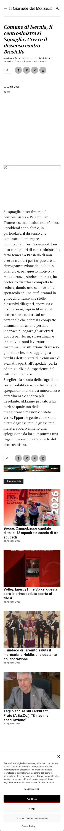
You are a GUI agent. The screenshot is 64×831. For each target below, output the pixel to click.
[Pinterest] (34, 70)
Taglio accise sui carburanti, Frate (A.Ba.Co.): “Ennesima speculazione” (26, 715)
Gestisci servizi (31, 789)
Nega (32, 808)
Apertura (8, 58)
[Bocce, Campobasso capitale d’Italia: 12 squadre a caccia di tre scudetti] (32, 507)
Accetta (32, 798)
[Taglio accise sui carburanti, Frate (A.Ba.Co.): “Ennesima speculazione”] (32, 690)
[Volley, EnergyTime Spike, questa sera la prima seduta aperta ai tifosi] (32, 568)
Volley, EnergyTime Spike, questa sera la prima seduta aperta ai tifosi (30, 593)
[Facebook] (18, 70)
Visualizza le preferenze (32, 818)
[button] (58, 756)
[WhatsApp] (42, 70)
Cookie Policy (28, 826)
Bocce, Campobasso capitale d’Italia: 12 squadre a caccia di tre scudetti (31, 532)
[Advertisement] (32, 129)
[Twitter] (26, 70)
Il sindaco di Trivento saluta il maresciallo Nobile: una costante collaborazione (30, 654)
